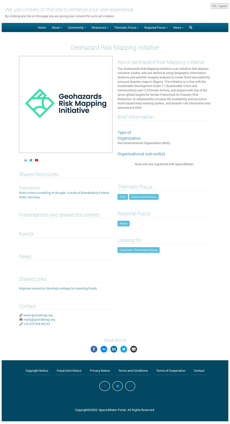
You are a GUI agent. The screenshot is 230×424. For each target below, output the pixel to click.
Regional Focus (155, 27)
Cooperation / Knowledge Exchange (138, 250)
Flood (123, 196)
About (56, 27)
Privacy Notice (100, 371)
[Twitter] (123, 349)
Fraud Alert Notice (69, 371)
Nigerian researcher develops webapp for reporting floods (58, 288)
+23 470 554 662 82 (37, 324)
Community (76, 27)
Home (42, 27)
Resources (99, 27)
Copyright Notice (37, 371)
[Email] (133, 349)
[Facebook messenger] (104, 349)
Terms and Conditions (133, 371)
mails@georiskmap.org (39, 319)
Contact (199, 371)
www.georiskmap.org (38, 315)
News (177, 27)
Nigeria (123, 223)
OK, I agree (219, 6)
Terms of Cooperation (170, 371)
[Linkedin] (113, 349)
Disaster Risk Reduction (143, 196)
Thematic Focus (125, 27)
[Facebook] (94, 349)
